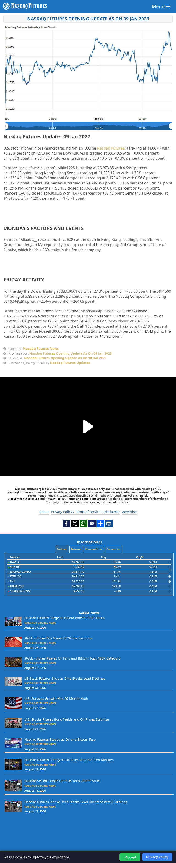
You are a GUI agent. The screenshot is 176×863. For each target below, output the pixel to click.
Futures (76, 549)
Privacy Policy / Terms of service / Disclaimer (85, 512)
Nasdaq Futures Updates (70, 363)
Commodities (93, 549)
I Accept (130, 857)
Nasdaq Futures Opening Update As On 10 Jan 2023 (65, 358)
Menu (159, 6)
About (44, 512)
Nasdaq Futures (110, 148)
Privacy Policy (157, 857)
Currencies (113, 549)
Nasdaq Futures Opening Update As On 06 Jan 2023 (70, 353)
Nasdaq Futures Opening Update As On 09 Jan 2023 (88, 19)
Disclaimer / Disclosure (24, 499)
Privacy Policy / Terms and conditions (71, 499)
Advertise (129, 512)
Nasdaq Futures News (41, 348)
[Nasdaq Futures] (88, 6)
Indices (62, 549)
